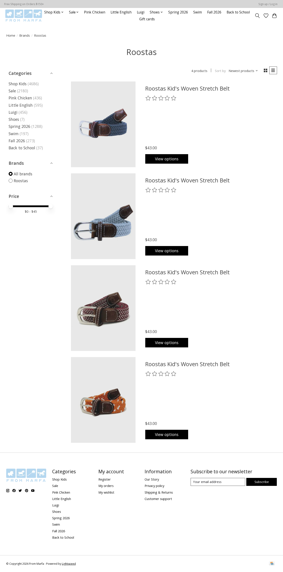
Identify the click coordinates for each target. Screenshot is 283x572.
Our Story (152, 479)
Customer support (158, 498)
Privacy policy (154, 485)
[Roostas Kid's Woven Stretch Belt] (103, 124)
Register (104, 479)
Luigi (140, 12)
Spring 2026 (178, 12)
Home (10, 35)
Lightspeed (69, 564)
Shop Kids (18, 83)
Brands (24, 35)
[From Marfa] (23, 15)
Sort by (220, 70)
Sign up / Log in (267, 4)
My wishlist (106, 492)
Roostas (21, 180)
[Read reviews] (161, 98)
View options (166, 158)
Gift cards (147, 19)
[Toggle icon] (257, 16)
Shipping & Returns (159, 492)
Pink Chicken (94, 12)
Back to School (238, 12)
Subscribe (261, 481)
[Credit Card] (272, 564)
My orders (106, 485)
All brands (23, 173)
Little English (121, 12)
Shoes (14, 119)
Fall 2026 (214, 12)
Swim (197, 12)
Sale (12, 90)
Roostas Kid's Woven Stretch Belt (187, 88)
